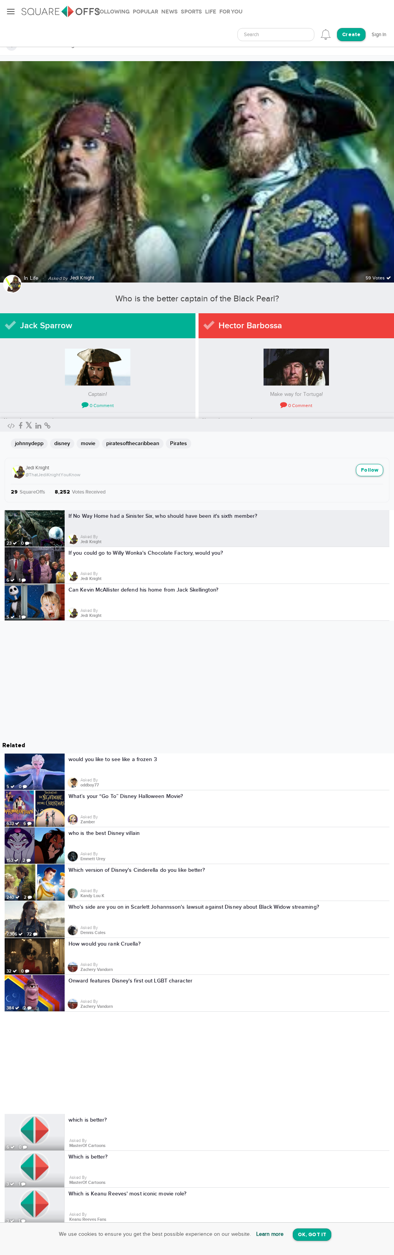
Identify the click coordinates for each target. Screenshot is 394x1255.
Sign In (379, 35)
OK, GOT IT (312, 1234)
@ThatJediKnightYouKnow (52, 474)
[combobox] (275, 34)
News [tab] (169, 11)
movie (88, 443)
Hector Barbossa (250, 326)
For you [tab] (230, 11)
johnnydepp (29, 443)
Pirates (178, 443)
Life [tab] (210, 11)
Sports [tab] (191, 11)
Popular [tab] (145, 11)
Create (351, 34)
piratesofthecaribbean (132, 443)
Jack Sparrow (46, 326)
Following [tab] (113, 11)
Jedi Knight (37, 468)
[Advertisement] (197, 1063)
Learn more (270, 1234)
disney (62, 443)
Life (34, 278)
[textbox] (276, 34)
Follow (369, 470)
